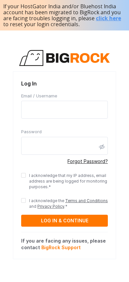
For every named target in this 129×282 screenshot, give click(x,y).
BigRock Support (61, 247)
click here (108, 18)
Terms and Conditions (86, 200)
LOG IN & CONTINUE (64, 220)
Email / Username (39, 95)
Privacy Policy (50, 206)
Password (31, 131)
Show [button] (102, 146)
